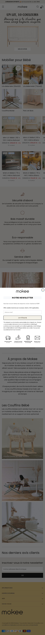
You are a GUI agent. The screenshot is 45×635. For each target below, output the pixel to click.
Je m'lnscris (22, 318)
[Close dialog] (42, 289)
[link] (22, 291)
